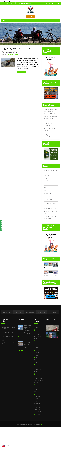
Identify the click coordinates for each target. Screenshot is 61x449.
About (45, 184)
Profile (38, 394)
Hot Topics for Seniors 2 (50, 196)
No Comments (11, 54)
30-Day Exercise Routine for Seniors (38, 336)
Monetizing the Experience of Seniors (38, 380)
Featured (38, 362)
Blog (45, 187)
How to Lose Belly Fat (49, 200)
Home (45, 190)
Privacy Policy (37, 390)
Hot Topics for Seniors (49, 193)
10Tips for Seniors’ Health (50, 170)
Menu (4, 20)
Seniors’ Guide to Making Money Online (38, 409)
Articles (16, 54)
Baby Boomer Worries (10, 52)
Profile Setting (37, 397)
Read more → (21, 72)
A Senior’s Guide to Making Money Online (38, 343)
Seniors (42, 424)
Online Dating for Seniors (50, 208)
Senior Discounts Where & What (38, 403)
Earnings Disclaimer (37, 359)
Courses (38, 355)
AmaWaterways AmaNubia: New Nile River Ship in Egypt (50, 118)
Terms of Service (37, 415)
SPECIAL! (30, 16)
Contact (38, 352)
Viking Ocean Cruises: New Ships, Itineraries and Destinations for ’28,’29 (50, 111)
